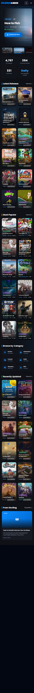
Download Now (14, 33)
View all (28, 84)
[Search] (26, 3)
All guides (27, 507)
